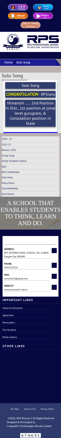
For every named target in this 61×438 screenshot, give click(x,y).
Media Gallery (10, 337)
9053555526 (11, 265)
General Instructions (13, 307)
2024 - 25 (7, 139)
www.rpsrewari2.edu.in (15, 287)
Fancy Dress (8, 183)
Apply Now (8, 315)
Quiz (4, 166)
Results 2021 (9, 150)
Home (8, 62)
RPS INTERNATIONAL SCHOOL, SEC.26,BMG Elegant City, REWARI (26, 253)
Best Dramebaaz (10, 172)
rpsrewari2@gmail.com (16, 276)
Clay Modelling (10, 188)
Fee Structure (9, 329)
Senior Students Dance (14, 161)
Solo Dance (8, 194)
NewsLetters (9, 322)
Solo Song (23, 62)
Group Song (8, 155)
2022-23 (6, 144)
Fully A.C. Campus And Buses (30, 24)
